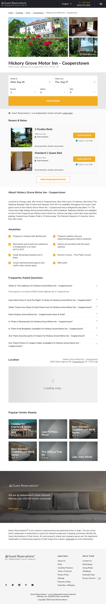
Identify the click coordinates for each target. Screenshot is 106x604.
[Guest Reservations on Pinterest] (26, 585)
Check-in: (14, 79)
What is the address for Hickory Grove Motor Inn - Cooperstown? (40, 285)
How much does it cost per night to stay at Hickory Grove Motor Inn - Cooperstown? (50, 300)
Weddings (87, 571)
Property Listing (64, 582)
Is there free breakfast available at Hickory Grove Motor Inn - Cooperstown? (46, 328)
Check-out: (59, 79)
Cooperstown (38, 13)
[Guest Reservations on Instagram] (19, 585)
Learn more (67, 113)
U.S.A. (28, 13)
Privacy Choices (89, 578)
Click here (70, 539)
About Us (61, 561)
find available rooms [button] (53, 179)
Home (10, 13)
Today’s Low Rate (85, 141)
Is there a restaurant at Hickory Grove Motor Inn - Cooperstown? (41, 321)
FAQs (60, 564)
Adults (43, 89)
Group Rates (88, 568)
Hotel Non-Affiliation (66, 585)
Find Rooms (53, 101)
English (65, 3)
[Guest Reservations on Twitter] (13, 585)
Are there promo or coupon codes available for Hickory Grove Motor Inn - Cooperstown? (44, 345)
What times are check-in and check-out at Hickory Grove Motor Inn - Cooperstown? (50, 307)
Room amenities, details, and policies (49, 146)
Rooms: (13, 89)
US (96, 361)
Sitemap (61, 578)
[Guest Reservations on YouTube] (31, 585)
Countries (19, 13)
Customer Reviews (65, 568)
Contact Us (87, 561)
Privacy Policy (63, 575)
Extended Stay (89, 575)
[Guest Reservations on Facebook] (7, 585)
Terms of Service (65, 571)
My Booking (87, 564)
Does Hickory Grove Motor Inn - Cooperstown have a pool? (37, 314)
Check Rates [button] (84, 135)
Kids (71, 89)
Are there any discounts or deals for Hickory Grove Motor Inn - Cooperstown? (47, 335)
